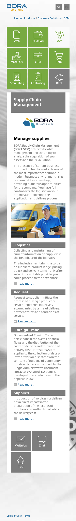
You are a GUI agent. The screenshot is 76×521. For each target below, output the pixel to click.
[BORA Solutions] (17, 7)
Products (29, 18)
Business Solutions (50, 18)
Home (18, 18)
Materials (17, 61)
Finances (38, 40)
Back (59, 83)
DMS (17, 40)
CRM (38, 61)
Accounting (17, 83)
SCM (67, 18)
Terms (26, 515)
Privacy (18, 515)
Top (21, 467)
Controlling (38, 83)
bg (67, 7)
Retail (59, 61)
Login (10, 515)
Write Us (21, 445)
